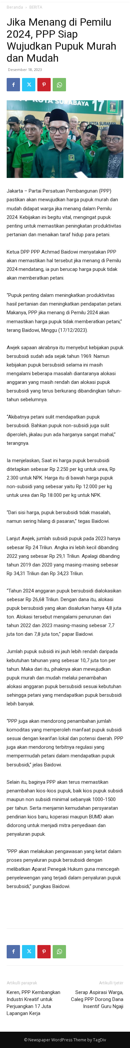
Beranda (15, 7)
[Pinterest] (44, 84)
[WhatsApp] (59, 84)
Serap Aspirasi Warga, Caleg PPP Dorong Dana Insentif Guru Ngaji (97, 999)
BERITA (35, 7)
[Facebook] (13, 84)
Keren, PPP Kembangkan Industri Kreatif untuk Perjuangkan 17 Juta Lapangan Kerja (33, 1002)
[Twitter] (28, 84)
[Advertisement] (65, 907)
